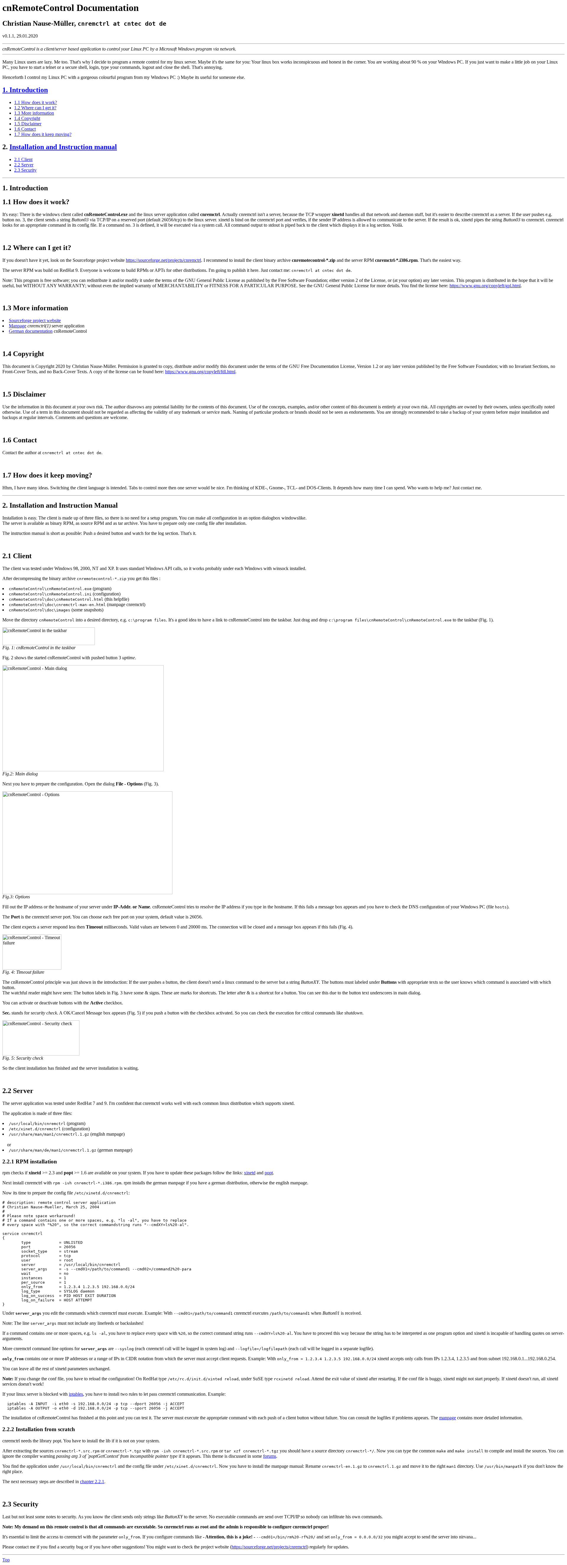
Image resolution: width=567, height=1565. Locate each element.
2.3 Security (25, 170)
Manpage (17, 325)
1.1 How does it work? (35, 102)
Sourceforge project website (35, 320)
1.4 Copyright (27, 118)
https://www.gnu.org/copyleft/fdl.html (200, 371)
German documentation (31, 331)
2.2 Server (23, 164)
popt (269, 1172)
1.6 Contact (25, 129)
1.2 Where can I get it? (35, 107)
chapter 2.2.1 (92, 1481)
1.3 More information (34, 113)
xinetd (249, 1172)
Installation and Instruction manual (63, 147)
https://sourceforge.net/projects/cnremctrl (163, 260)
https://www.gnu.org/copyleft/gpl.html (485, 285)
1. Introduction (25, 90)
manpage (447, 1417)
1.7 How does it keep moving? (42, 134)
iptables (76, 1394)
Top (6, 1559)
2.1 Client (23, 159)
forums (269, 1456)
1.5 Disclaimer (27, 123)
